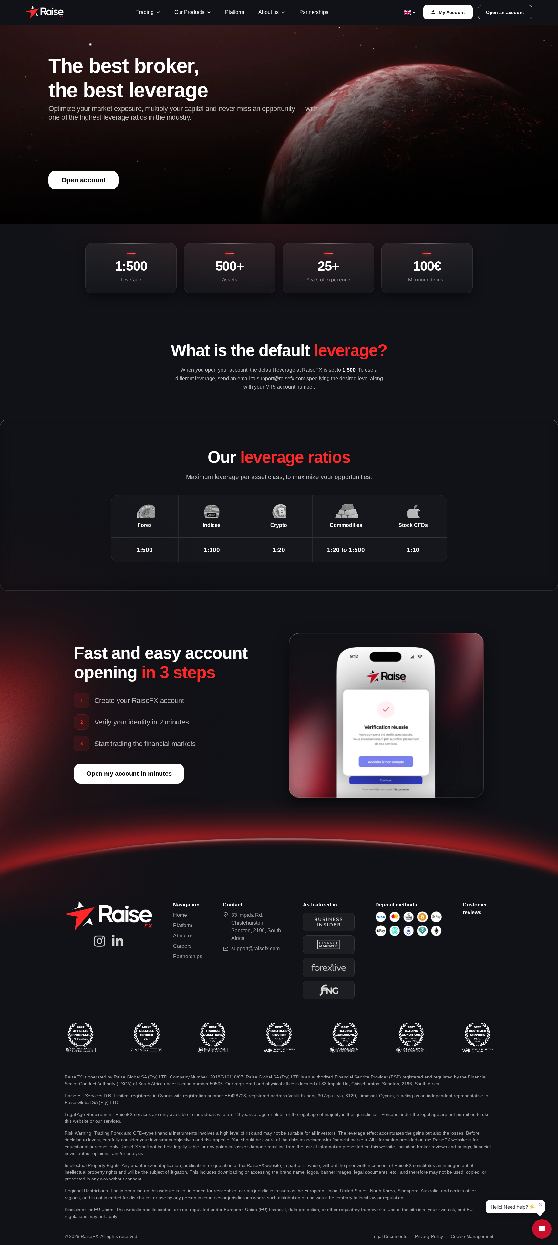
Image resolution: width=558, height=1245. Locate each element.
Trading (145, 12)
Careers (182, 946)
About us (268, 12)
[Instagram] (99, 941)
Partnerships (313, 12)
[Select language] (409, 12)
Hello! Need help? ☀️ (513, 1207)
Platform (234, 12)
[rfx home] (45, 12)
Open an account (505, 12)
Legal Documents (389, 1236)
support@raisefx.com (255, 948)
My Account (452, 12)
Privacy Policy (429, 1236)
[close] (540, 1204)
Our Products (189, 12)
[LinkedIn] (117, 941)
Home (180, 915)
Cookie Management (472, 1236)
